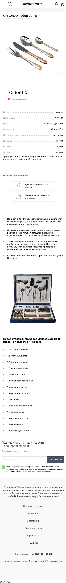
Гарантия (33, 513)
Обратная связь (33, 528)
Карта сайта (33, 535)
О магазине (33, 520)
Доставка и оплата (33, 506)
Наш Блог (33, 543)
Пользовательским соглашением (36, 471)
